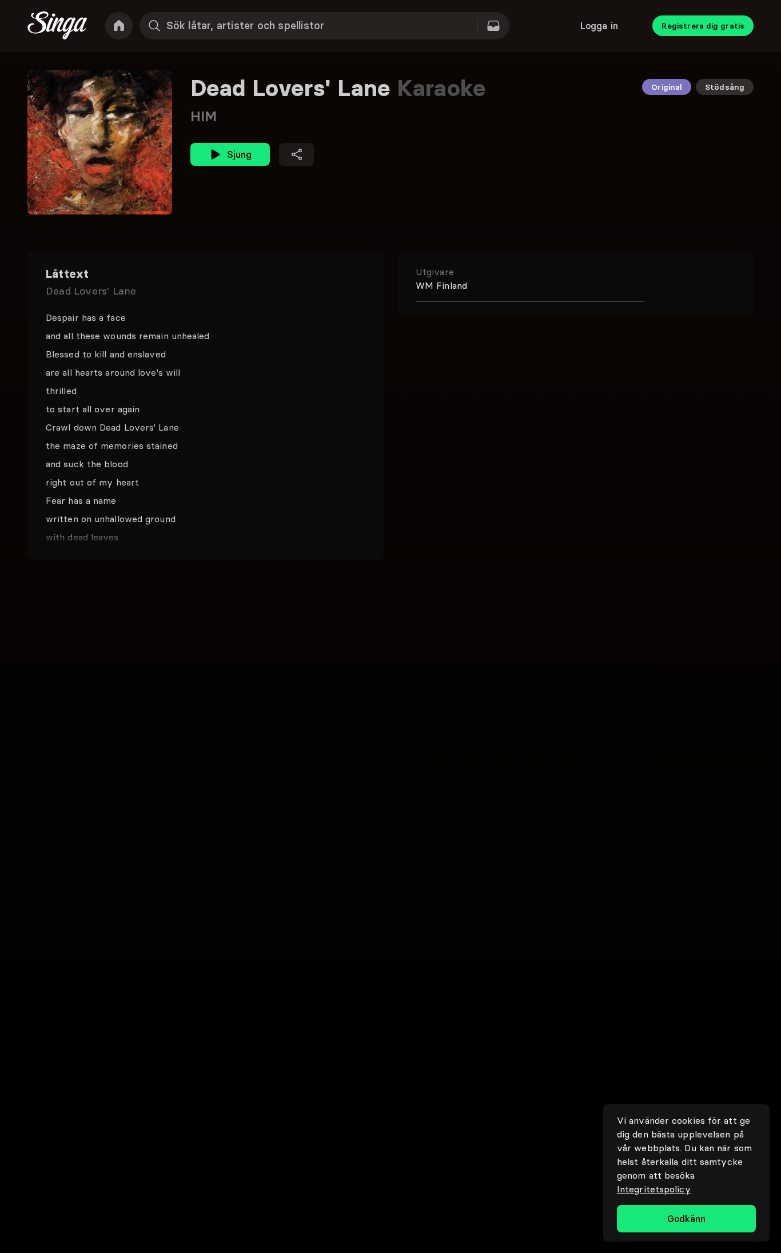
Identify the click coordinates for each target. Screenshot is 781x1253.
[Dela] (296, 154)
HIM (203, 116)
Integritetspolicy (654, 1189)
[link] (119, 25)
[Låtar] (493, 26)
